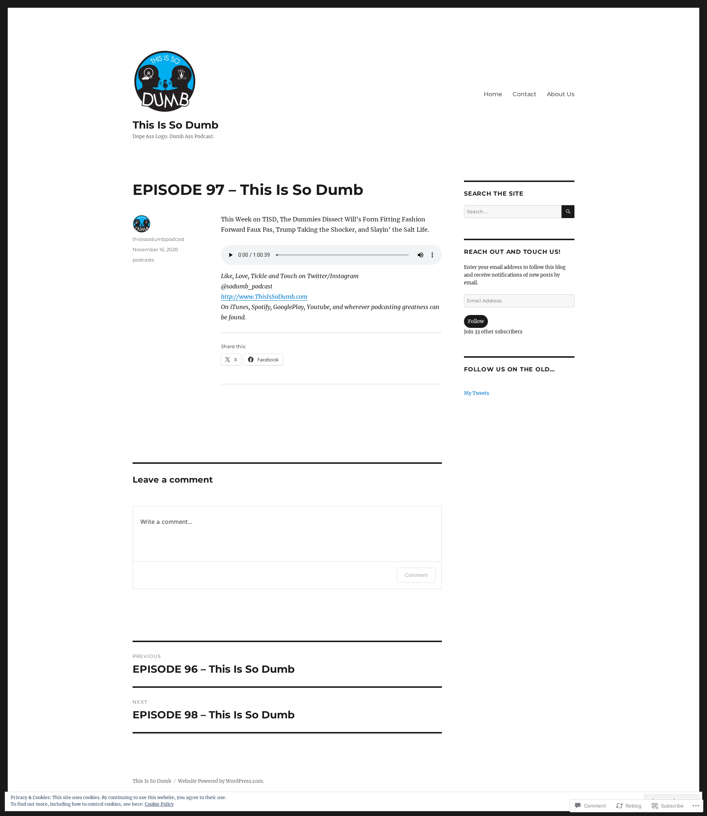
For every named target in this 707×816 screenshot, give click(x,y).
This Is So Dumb (175, 125)
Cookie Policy (159, 804)
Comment (416, 575)
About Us (560, 94)
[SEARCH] (568, 211)
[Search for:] (513, 212)
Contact (525, 94)
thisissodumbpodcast (158, 239)
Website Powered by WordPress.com (220, 781)
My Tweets (476, 393)
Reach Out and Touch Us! (512, 251)
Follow (476, 321)
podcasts (143, 260)
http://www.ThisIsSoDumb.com (264, 296)
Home (493, 94)
